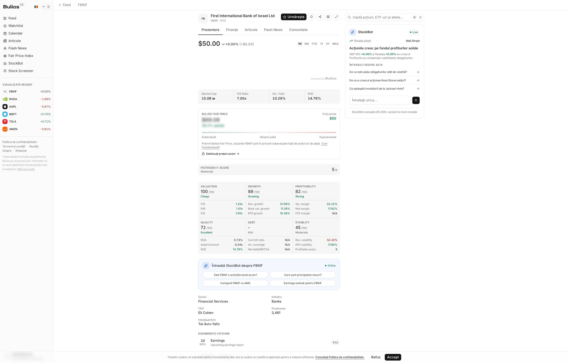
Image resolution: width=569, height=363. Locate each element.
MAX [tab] (335, 43)
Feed (67, 5)
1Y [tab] (321, 43)
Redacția (21, 150)
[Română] (36, 7)
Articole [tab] (251, 30)
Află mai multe (26, 169)
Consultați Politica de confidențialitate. (340, 357)
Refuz (376, 357)
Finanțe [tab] (232, 30)
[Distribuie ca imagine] (328, 17)
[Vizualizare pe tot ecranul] (336, 17)
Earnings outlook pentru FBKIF (303, 283)
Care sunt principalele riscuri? (303, 275)
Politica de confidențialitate (19, 142)
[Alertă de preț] (311, 17)
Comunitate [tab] (298, 30)
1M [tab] (300, 43)
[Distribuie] (320, 17)
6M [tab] (307, 43)
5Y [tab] (327, 43)
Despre (7, 150)
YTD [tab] (314, 43)
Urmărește (296, 17)
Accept (393, 357)
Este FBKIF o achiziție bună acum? (235, 275)
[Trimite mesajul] (416, 100)
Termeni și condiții (13, 146)
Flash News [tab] (273, 30)
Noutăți (33, 146)
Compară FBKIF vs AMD (235, 283)
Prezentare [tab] (210, 30)
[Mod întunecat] (46, 7)
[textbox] (380, 100)
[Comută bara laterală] (53, 181)
